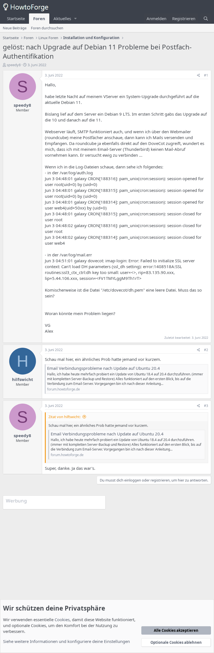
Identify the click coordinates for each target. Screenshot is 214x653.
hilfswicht (22, 379)
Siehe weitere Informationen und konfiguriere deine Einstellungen (66, 641)
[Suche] (205, 18)
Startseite (16, 18)
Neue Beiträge (14, 27)
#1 (206, 75)
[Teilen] (198, 75)
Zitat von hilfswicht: (64, 416)
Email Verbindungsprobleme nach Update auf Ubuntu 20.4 (103, 368)
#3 (206, 405)
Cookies (62, 619)
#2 (206, 349)
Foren (39, 18)
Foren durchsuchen (47, 27)
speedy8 (14, 64)
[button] (75, 18)
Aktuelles (62, 18)
